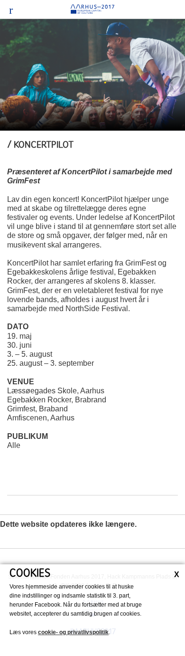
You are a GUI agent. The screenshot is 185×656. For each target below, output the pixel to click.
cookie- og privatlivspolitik (73, 632)
